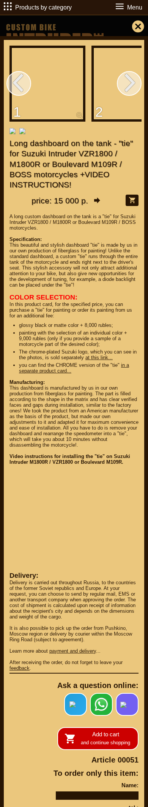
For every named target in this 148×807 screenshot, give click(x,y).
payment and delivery (72, 651)
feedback (19, 668)
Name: (130, 785)
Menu (134, 7)
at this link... (99, 357)
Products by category (43, 7)
